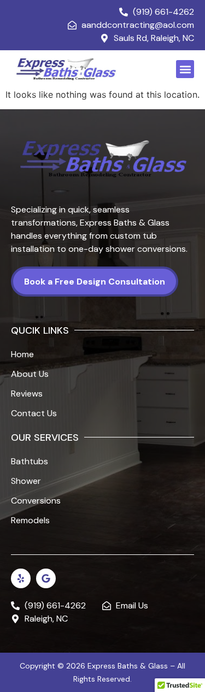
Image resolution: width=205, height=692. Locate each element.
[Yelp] (21, 578)
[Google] (46, 578)
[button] (185, 69)
